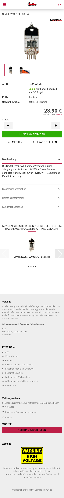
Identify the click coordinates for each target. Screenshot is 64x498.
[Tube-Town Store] (32, 4)
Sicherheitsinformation (14, 189)
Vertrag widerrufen (32, 429)
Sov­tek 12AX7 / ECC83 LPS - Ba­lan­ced (32, 257)
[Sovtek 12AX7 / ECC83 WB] (32, 40)
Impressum (10, 385)
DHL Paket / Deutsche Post (14, 331)
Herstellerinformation (13, 198)
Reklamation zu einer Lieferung (19, 369)
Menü (4, 4)
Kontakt (9, 360)
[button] (8, 125)
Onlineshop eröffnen (21, 490)
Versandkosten (12, 356)
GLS (4, 328)
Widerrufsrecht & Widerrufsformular (21, 381)
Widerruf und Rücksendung (17, 377)
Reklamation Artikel (14, 373)
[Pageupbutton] (55, 493)
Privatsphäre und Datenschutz (19, 364)
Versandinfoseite (10, 318)
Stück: (5, 119)
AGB (7, 352)
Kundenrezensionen (12, 206)
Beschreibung (9, 159)
